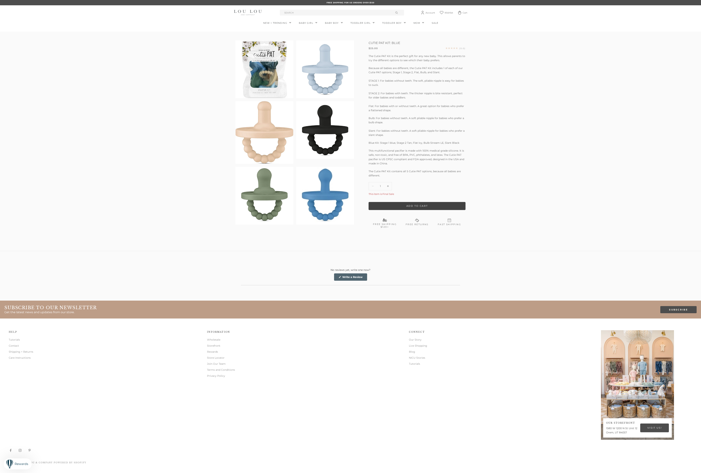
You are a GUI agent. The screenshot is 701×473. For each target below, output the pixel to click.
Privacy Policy (216, 375)
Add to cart (417, 205)
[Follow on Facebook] (10, 450)
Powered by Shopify (70, 462)
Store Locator (216, 357)
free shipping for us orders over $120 (350, 2)
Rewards (212, 351)
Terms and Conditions (221, 369)
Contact (14, 345)
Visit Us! (654, 427)
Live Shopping (418, 345)
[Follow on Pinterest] (29, 450)
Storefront (213, 345)
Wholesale (213, 339)
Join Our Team (216, 363)
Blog (412, 351)
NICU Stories (417, 357)
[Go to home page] (248, 13)
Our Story (415, 339)
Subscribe (678, 309)
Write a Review (354, 278)
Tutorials (14, 339)
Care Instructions (20, 357)
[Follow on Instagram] (20, 450)
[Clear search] (397, 13)
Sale (435, 23)
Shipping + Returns (21, 351)
